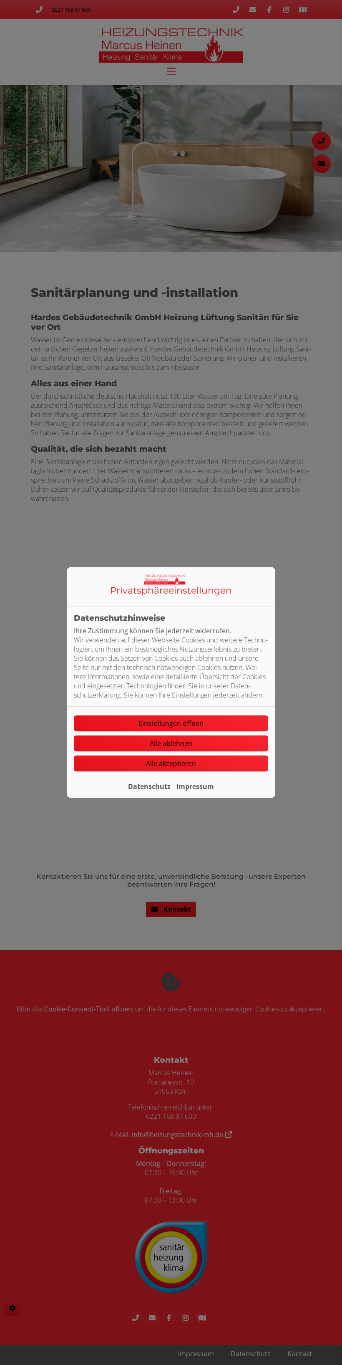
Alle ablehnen (171, 743)
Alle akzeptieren (171, 763)
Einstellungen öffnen (171, 723)
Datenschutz (149, 786)
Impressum (195, 786)
